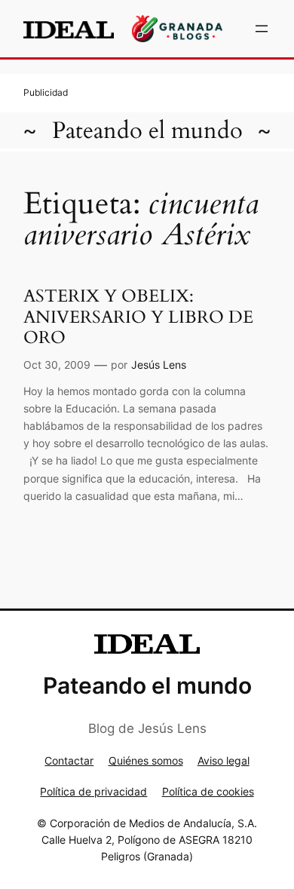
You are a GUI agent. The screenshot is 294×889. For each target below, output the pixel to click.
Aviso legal (224, 760)
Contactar (68, 760)
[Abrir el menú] (262, 29)
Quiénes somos (146, 760)
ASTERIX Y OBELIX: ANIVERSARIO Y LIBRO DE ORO (138, 317)
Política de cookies (208, 791)
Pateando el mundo (147, 130)
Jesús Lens (158, 364)
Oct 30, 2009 (56, 364)
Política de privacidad (93, 791)
